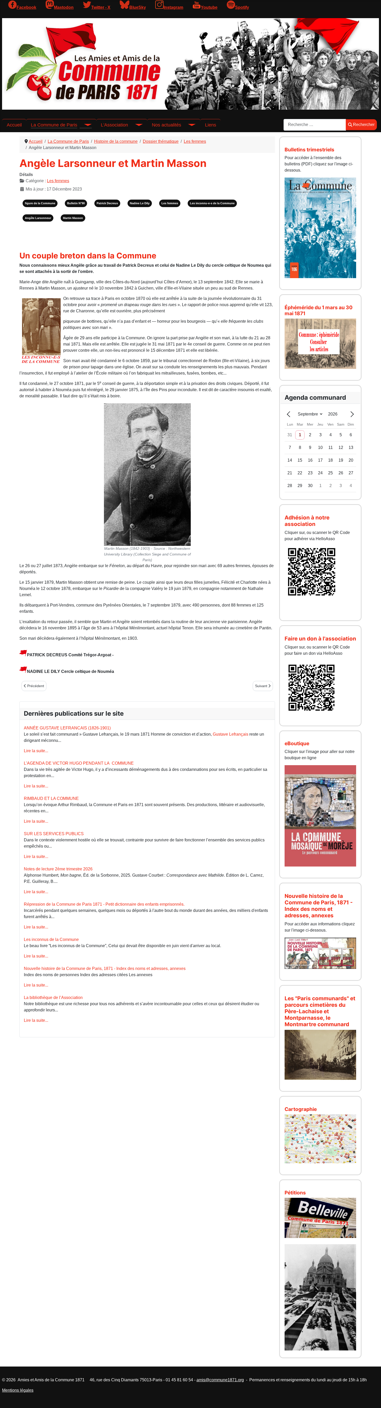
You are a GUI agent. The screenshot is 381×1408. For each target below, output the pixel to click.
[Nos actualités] (188, 125)
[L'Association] (135, 125)
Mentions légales (17, 1390)
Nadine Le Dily (140, 203)
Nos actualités (166, 125)
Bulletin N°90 (76, 203)
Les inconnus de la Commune (51, 939)
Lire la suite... (36, 751)
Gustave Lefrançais (230, 734)
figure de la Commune (40, 203)
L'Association (114, 125)
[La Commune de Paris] (84, 125)
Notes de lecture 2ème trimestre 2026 (58, 869)
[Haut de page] (372, 1398)
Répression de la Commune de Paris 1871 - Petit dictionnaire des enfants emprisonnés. (104, 904)
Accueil (14, 125)
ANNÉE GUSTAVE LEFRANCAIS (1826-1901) (67, 728)
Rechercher (364, 124)
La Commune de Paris (54, 125)
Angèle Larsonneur (38, 218)
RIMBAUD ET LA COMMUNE (51, 798)
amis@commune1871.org (220, 1380)
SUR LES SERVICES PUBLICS (54, 834)
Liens (210, 125)
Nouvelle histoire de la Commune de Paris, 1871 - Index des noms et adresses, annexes (105, 968)
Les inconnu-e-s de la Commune (212, 203)
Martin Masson (73, 218)
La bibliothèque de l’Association (53, 997)
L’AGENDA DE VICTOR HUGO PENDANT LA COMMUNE (79, 763)
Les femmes (58, 181)
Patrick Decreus (107, 203)
